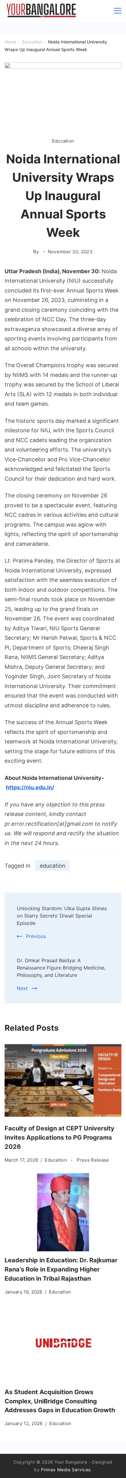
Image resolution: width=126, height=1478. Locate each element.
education (52, 865)
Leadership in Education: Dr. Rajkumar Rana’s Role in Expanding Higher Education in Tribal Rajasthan (61, 1269)
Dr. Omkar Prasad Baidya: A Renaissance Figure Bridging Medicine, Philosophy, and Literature (61, 967)
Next (22, 988)
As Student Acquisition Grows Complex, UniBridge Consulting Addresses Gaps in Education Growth (60, 1401)
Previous (36, 936)
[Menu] (117, 10)
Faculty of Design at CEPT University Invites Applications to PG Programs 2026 (59, 1137)
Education (63, 141)
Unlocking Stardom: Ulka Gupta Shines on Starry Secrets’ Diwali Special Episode (62, 915)
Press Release (93, 1160)
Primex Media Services (66, 1469)
